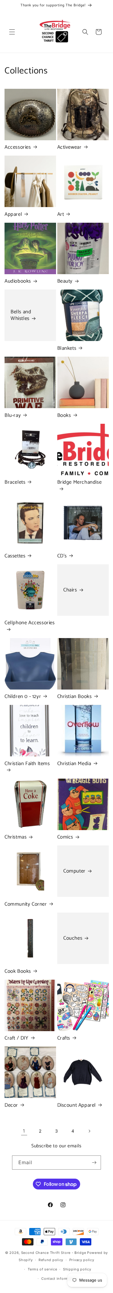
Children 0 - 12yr (23, 696)
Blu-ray (13, 415)
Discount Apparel (76, 1105)
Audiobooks (18, 281)
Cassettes (15, 556)
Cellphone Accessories (30, 623)
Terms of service (42, 1269)
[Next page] (89, 1131)
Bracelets (15, 482)
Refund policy (51, 1260)
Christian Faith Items (27, 764)
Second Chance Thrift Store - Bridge (53, 1253)
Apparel (13, 214)
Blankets (67, 348)
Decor (11, 1105)
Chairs (70, 590)
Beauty (65, 281)
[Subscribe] (94, 1162)
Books (64, 415)
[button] (12, 32)
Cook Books (18, 971)
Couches (72, 938)
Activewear (69, 147)
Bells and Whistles (21, 315)
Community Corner (26, 904)
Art (60, 214)
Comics (65, 837)
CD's (62, 556)
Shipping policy (77, 1269)
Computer (74, 871)
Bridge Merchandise (79, 482)
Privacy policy (81, 1260)
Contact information (59, 1278)
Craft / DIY (17, 1038)
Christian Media (74, 763)
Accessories (18, 147)
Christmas (16, 837)
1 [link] (24, 1131)
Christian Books (74, 696)
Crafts (64, 1038)
